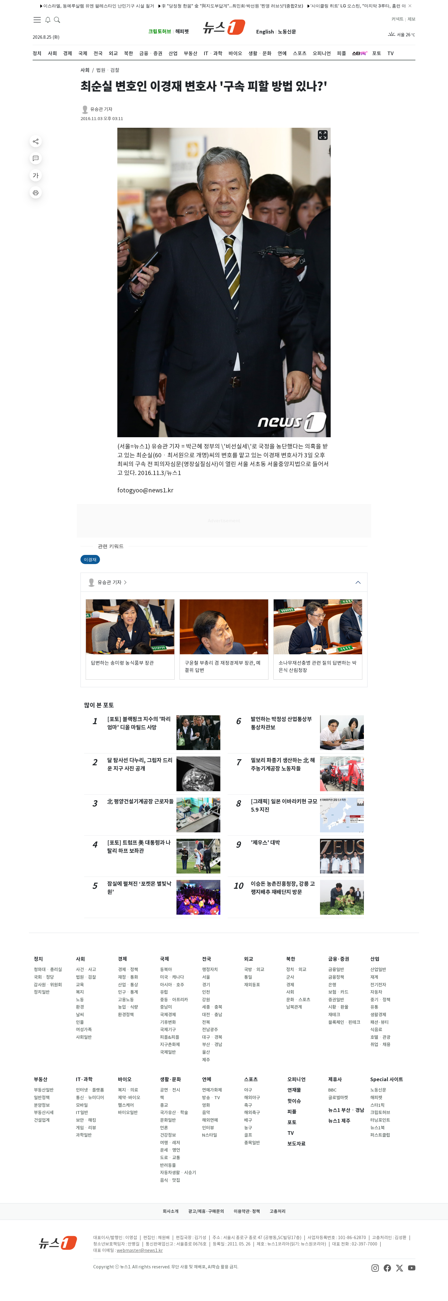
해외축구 (252, 1112)
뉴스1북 (377, 1128)
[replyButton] (36, 158)
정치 (38, 959)
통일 (248, 977)
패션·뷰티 (379, 1022)
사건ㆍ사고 (86, 969)
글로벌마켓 (338, 1097)
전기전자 (378, 985)
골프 (248, 1135)
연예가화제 (212, 1090)
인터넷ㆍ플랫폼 (90, 1090)
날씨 (80, 1014)
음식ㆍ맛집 (170, 1180)
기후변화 (168, 1022)
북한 (290, 959)
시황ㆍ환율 (338, 1007)
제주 (206, 1060)
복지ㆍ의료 (128, 1090)
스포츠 (251, 1079)
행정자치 (210, 969)
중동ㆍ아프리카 (174, 1000)
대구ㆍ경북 (212, 1037)
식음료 (376, 1029)
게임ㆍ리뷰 (86, 1128)
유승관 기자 (101, 109)
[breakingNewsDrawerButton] (48, 19)
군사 (290, 977)
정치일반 (42, 992)
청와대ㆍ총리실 (48, 969)
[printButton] (36, 192)
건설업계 (42, 1120)
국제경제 (168, 1014)
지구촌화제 (170, 1044)
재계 (374, 977)
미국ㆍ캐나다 (172, 977)
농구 (248, 1128)
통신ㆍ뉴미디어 (90, 1097)
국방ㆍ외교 (254, 969)
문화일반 (168, 1120)
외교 (248, 959)
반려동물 (168, 1165)
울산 (206, 1052)
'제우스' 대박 (265, 842)
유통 (374, 1007)
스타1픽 (377, 1105)
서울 (206, 977)
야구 (248, 1090)
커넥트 (398, 19)
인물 (80, 1022)
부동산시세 (44, 1112)
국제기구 (168, 1029)
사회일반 (84, 1037)
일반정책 (42, 1097)
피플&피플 (169, 1037)
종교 (164, 1105)
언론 (164, 1128)
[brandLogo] (224, 26)
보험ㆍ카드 (338, 992)
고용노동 (126, 1000)
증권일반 (336, 1000)
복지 (80, 992)
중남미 (166, 1007)
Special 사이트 (386, 1079)
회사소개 (171, 1211)
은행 (332, 985)
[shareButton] (36, 141)
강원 (206, 1000)
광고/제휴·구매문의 (206, 1211)
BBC (332, 1090)
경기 (206, 985)
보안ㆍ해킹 (86, 1120)
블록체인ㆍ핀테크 (344, 1022)
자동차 (376, 992)
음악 (206, 1112)
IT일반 (82, 1112)
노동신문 (287, 32)
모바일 (82, 1105)
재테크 (334, 1014)
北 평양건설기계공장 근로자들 (140, 801)
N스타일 (209, 1135)
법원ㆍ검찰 (86, 977)
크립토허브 (159, 31)
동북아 (166, 969)
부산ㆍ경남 (212, 1044)
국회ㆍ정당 (44, 977)
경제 (122, 959)
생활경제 (378, 1014)
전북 (206, 1022)
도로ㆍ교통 (170, 1157)
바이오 (125, 1079)
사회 (80, 959)
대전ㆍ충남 (212, 1014)
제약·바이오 (129, 1097)
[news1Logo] (58, 1243)
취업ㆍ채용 (380, 1044)
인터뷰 (208, 1128)
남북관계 (294, 1007)
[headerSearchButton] (57, 19)
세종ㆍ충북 (212, 1007)
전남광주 (210, 1029)
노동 (80, 1000)
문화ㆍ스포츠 (298, 1000)
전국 (206, 959)
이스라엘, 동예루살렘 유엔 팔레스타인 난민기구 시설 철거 (70, 5)
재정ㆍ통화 (128, 977)
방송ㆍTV (211, 1097)
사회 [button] (85, 70)
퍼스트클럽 (380, 1135)
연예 (206, 1079)
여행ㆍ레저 (170, 1143)
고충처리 (278, 1211)
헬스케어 (126, 1105)
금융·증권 (338, 959)
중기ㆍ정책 (380, 1000)
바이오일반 (128, 1112)
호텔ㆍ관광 (380, 1037)
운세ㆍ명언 (170, 1150)
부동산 (41, 1079)
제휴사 (335, 1079)
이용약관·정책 (247, 1211)
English (265, 32)
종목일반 (252, 1143)
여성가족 (84, 1029)
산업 (374, 959)
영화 (206, 1105)
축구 (248, 1105)
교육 (80, 985)
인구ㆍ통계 (128, 992)
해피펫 (182, 31)
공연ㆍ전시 (170, 1090)
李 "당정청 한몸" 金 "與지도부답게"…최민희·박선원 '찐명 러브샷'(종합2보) (204, 5)
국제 (164, 959)
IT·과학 (84, 1079)
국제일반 (168, 1052)
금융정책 (336, 977)
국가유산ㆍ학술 (174, 1112)
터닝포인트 (380, 1120)
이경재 (90, 559)
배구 (248, 1120)
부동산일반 (44, 1090)
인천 (206, 992)
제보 (411, 19)
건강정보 (168, 1135)
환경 (80, 1007)
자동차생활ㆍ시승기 (178, 1172)
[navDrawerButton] (37, 20)
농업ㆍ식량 (128, 1007)
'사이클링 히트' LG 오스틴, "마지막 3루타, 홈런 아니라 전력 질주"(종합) (351, 5)
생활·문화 (170, 1079)
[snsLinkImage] (375, 1267)
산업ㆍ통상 (128, 985)
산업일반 (378, 969)
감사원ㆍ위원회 (48, 985)
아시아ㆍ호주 (172, 985)
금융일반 (336, 969)
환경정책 (126, 1014)
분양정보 (42, 1105)
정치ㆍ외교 (296, 969)
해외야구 (252, 1097)
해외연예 (210, 1120)
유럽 (164, 992)
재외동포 (252, 985)
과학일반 (84, 1135)
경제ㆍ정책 (128, 969)
